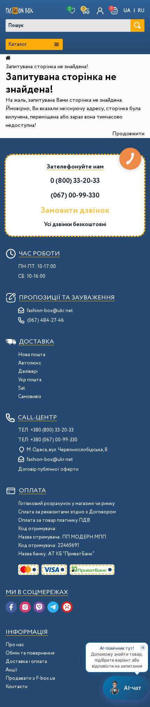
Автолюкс (29, 363)
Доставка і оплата (26, 661)
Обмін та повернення (30, 653)
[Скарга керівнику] (67, 607)
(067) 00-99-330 (75, 195)
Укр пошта (30, 379)
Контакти (17, 686)
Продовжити (128, 134)
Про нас (15, 644)
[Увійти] (100, 10)
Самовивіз (29, 396)
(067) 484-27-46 (45, 320)
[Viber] (39, 607)
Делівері (28, 371)
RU (141, 10)
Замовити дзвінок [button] (75, 210)
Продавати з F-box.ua (30, 678)
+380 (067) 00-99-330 (53, 440)
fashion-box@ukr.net (50, 310)
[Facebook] (11, 607)
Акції (11, 669)
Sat (21, 388)
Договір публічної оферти (48, 469)
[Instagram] (25, 607)
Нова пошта (31, 354)
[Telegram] (53, 607)
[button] (114, 10)
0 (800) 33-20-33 (75, 181)
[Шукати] (137, 25)
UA (126, 10)
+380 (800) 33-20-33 (52, 430)
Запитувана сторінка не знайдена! (47, 67)
